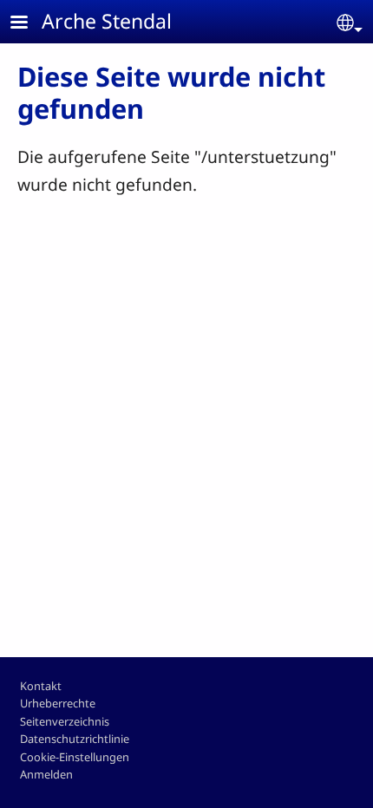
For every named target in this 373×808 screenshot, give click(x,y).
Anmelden (46, 774)
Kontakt (41, 686)
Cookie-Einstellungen (74, 757)
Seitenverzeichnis (64, 721)
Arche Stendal (107, 21)
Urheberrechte (57, 703)
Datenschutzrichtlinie (74, 738)
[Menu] (29, 24)
